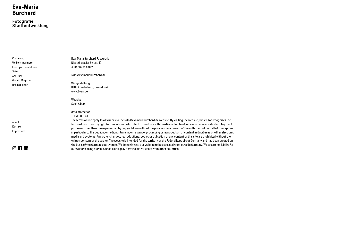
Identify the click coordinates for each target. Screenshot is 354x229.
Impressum (18, 131)
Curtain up (18, 58)
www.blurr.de (79, 91)
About (15, 122)
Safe (15, 71)
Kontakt (16, 126)
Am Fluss (17, 76)
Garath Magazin (21, 80)
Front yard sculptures (24, 67)
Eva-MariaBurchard (25, 9)
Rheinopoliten (20, 85)
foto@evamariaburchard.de (88, 75)
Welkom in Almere (22, 62)
